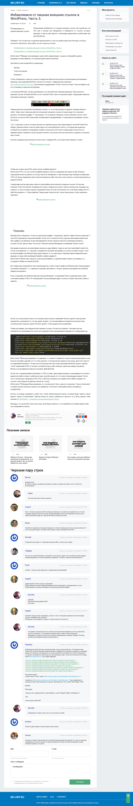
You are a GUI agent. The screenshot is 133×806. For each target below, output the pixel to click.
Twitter (26, 422)
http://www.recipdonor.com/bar (22, 84)
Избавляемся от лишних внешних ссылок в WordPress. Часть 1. (38, 48)
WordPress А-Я (55, 3)
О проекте (61, 797)
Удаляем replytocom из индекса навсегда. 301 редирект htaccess (111, 111)
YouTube (29, 422)
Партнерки (71, 3)
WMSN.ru (83, 3)
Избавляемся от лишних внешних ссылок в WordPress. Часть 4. (38, 51)
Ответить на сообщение (66, 477)
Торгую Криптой (110, 50)
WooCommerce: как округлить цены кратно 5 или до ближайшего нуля (118, 86)
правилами (31, 783)
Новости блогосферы (112, 15)
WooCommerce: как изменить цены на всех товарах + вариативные (117, 76)
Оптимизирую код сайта (113, 46)
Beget (66, 803)
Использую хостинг (112, 36)
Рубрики (41, 3)
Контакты (108, 3)
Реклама (96, 3)
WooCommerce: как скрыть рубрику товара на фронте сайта (117, 66)
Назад (88, 10)
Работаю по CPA (111, 39)
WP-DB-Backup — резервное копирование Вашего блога (38, 399)
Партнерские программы (113, 19)
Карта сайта (42, 797)
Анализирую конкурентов (114, 43)
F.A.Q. (52, 797)
